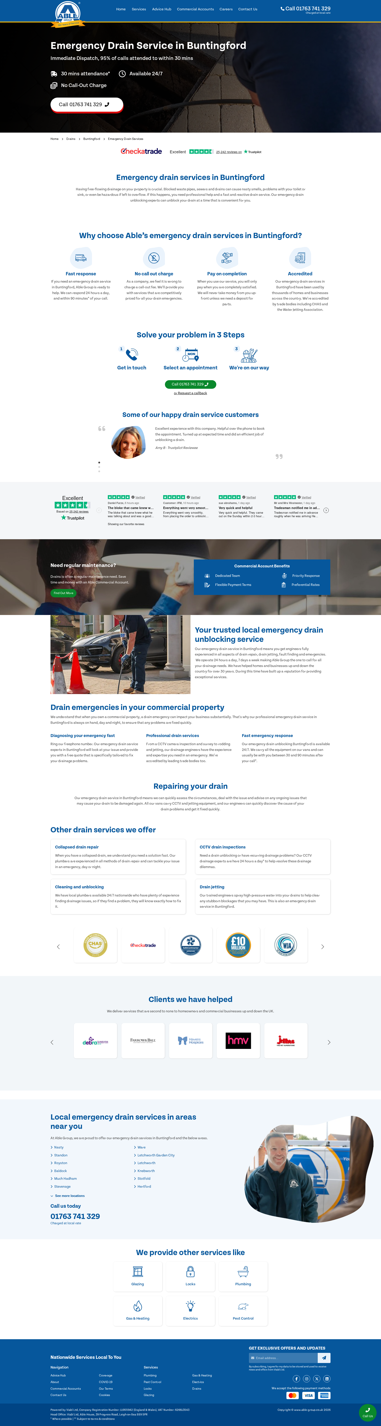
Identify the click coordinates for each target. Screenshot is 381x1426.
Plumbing (150, 1375)
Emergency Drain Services (125, 139)
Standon (60, 1155)
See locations (69, 1196)
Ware (141, 1147)
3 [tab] (99, 471)
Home (54, 139)
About (54, 1382)
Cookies (104, 1395)
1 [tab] (99, 462)
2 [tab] (99, 467)
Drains (70, 139)
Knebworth (146, 1171)
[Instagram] (306, 1379)
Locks (148, 1389)
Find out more (63, 593)
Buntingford (91, 139)
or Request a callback (190, 393)
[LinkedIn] (327, 1379)
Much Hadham (65, 1179)
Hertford (144, 1187)
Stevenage (62, 1187)
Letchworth (146, 1163)
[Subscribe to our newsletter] (324, 1358)
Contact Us (58, 1395)
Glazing (149, 1395)
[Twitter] (316, 1379)
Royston (60, 1163)
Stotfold (143, 1179)
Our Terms (106, 1389)
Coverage (105, 1375)
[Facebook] (296, 1379)
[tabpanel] (190, 442)
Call (307, 8)
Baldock (60, 1171)
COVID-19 (105, 1382)
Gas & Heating (202, 1375)
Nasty (59, 1147)
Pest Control (152, 1382)
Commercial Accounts (65, 1389)
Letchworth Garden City (156, 1155)
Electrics (198, 1382)
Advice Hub (58, 1375)
